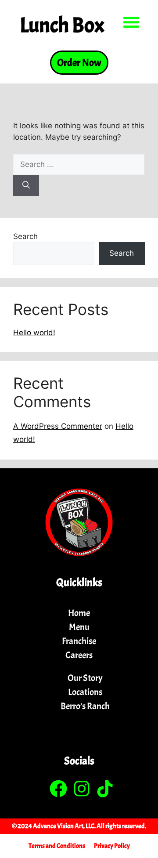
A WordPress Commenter (57, 426)
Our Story (85, 678)
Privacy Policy (112, 846)
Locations (85, 692)
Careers (79, 655)
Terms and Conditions (57, 846)
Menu (79, 627)
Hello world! (34, 332)
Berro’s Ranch (85, 706)
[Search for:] (78, 164)
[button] (131, 22)
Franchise (79, 641)
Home (79, 613)
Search (25, 236)
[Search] (26, 185)
